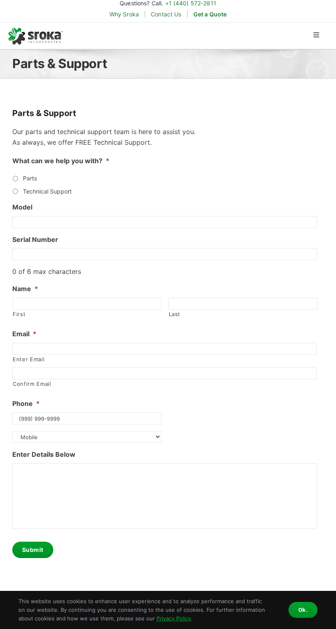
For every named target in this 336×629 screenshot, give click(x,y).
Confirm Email (32, 384)
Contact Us (166, 14)
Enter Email (28, 359)
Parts (30, 178)
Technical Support (47, 191)
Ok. (303, 609)
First (19, 314)
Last (175, 314)
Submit (32, 549)
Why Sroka (124, 14)
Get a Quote (210, 14)
